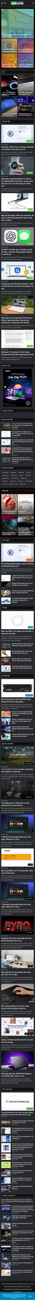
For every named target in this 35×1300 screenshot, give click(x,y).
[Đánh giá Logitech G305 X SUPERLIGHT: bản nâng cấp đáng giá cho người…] (26, 525)
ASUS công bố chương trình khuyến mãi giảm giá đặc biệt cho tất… (22, 728)
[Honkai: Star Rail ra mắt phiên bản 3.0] (6, 1265)
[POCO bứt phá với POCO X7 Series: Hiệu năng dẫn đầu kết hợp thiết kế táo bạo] (6, 1233)
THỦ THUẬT (5, 540)
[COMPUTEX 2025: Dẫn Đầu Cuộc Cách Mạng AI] (6, 1226)
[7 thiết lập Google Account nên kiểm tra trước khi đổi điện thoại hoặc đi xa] (6, 668)
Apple (13, 472)
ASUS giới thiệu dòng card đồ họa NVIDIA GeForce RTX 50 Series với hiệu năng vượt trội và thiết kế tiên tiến (22, 1256)
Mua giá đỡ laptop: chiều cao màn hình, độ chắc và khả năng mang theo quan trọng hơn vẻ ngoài (17, 217)
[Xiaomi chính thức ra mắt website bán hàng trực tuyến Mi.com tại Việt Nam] (6, 1273)
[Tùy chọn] (2, 4)
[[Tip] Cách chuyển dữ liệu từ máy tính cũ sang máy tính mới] (6, 1173)
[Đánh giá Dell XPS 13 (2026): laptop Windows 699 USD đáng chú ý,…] (9, 525)
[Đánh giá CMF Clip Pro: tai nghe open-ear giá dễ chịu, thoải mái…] (9, 504)
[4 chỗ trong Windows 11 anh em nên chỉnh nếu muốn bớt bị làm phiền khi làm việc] (6, 1180)
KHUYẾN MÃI (6, 676)
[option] (17, 38)
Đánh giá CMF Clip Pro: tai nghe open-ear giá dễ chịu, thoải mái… (9, 513)
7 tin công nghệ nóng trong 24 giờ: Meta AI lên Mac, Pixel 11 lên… (9, 94)
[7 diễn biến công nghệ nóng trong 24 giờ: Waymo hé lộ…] (26, 60)
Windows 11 (13, 484)
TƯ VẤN (4, 608)
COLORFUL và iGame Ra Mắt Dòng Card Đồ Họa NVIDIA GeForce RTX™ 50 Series (23, 1240)
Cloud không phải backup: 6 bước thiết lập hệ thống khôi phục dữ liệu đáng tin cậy (22, 441)
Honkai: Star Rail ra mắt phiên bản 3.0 (22, 1263)
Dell (28, 472)
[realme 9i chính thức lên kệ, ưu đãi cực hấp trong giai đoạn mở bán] (6, 736)
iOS (21, 475)
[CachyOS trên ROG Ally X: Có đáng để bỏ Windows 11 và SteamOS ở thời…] (9, 107)
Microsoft (14, 478)
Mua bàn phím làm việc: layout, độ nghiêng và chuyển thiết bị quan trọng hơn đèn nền (22, 459)
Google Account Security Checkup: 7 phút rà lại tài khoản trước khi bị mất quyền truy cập (17, 286)
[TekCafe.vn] (17, 3)
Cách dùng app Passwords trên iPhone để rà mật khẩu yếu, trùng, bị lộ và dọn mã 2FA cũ (22, 1130)
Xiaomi (22, 484)
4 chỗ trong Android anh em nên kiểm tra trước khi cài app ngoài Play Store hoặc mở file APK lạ (22, 1156)
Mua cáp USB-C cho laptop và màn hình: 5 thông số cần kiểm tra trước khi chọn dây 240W (22, 433)
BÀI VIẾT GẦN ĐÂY (7, 744)
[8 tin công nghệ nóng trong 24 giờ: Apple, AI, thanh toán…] (17, 23)
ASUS (21, 472)
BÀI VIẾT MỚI (6, 121)
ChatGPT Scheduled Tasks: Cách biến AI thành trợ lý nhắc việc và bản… (22, 577)
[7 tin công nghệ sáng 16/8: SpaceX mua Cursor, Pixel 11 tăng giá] (26, 85)
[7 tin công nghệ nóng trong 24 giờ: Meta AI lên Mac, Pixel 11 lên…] (9, 85)
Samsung (28, 481)
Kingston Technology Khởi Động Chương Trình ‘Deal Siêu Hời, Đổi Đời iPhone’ (22, 713)
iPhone (28, 475)
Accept (30, 1296)
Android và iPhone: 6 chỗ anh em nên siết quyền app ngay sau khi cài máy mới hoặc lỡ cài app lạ (22, 1164)
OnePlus (24, 478)
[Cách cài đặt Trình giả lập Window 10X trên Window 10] (6, 1139)
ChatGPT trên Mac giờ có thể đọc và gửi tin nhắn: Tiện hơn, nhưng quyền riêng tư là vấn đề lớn (16, 252)
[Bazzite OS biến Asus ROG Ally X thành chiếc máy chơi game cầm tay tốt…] (26, 107)
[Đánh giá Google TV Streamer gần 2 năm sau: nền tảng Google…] (26, 46)
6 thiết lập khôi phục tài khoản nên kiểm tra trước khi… (9, 51)
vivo (4, 484)
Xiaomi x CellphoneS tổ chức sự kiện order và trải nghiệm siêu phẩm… (22, 721)
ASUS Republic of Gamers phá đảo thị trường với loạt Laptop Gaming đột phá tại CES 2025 (22, 1248)
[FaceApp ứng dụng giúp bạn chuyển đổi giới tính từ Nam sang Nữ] (6, 1123)
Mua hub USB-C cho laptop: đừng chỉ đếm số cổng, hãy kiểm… (8, 66)
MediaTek (5, 478)
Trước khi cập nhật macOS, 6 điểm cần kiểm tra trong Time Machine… (22, 600)
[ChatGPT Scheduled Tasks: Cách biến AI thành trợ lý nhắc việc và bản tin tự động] (6, 578)
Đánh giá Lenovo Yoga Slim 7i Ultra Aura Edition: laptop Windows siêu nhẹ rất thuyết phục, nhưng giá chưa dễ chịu (16, 320)
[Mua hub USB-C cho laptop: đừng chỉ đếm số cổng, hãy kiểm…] (9, 60)
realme (13, 481)
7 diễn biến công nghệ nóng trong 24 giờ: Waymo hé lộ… (25, 66)
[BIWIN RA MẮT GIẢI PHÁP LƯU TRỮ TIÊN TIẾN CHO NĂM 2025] (6, 1218)
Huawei (14, 475)
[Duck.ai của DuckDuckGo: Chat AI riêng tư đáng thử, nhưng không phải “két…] (26, 504)
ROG (20, 481)
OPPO (5, 481)
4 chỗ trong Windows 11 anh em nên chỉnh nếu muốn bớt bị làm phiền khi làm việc (22, 1179)
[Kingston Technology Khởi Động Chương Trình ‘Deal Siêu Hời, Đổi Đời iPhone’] (6, 714)
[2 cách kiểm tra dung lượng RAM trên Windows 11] (6, 1188)
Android (5, 472)
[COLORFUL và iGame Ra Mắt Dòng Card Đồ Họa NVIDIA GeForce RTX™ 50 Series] (6, 1241)
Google (5, 475)
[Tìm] (5, 4)
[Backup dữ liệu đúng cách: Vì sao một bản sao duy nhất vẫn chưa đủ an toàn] (6, 585)
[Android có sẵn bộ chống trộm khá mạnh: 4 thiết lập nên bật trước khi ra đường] (6, 593)
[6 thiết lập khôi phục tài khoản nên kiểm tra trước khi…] (9, 46)
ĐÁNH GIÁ (5, 491)
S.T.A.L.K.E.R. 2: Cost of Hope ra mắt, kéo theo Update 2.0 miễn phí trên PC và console (22, 425)
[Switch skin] (33, 4)
